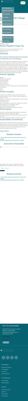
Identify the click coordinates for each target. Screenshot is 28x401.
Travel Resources (7, 27)
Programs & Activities (7, 10)
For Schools (5, 17)
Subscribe (5, 342)
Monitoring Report (7, 24)
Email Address (6, 337)
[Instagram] (7, 357)
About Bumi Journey (7, 37)
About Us (5, 35)
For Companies (6, 14)
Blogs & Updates (6, 32)
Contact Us (23, 3)
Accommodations (6, 29)
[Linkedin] (3, 357)
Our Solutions (6, 8)
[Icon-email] (16, 357)
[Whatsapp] (12, 357)
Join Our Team (6, 41)
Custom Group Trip (7, 20)
